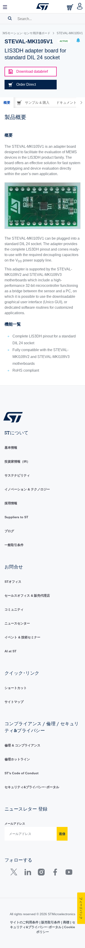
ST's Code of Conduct (22, 773)
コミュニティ (14, 609)
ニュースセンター (17, 623)
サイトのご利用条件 (24, 922)
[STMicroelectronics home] (42, 6)
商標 (66, 922)
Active (64, 41)
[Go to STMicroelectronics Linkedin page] (27, 873)
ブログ (9, 531)
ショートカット (16, 688)
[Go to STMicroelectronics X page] (15, 873)
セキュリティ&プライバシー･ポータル (32, 787)
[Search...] (10, 18)
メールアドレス (15, 823)
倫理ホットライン (17, 759)
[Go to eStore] (70, 7)
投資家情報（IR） (17, 461)
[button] (5, 6)
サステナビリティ (17, 475)
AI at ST (11, 651)
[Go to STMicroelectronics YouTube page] (69, 873)
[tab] (7, 102)
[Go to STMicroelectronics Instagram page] (41, 873)
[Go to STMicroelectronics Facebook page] (55, 873)
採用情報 (11, 503)
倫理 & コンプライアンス (22, 745)
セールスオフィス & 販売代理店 (27, 595)
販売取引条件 (50, 922)
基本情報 (11, 447)
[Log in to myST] (80, 6)
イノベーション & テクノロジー (27, 489)
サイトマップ (14, 702)
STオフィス (13, 581)
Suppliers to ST (16, 517)
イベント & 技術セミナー (22, 637)
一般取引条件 (14, 545)
